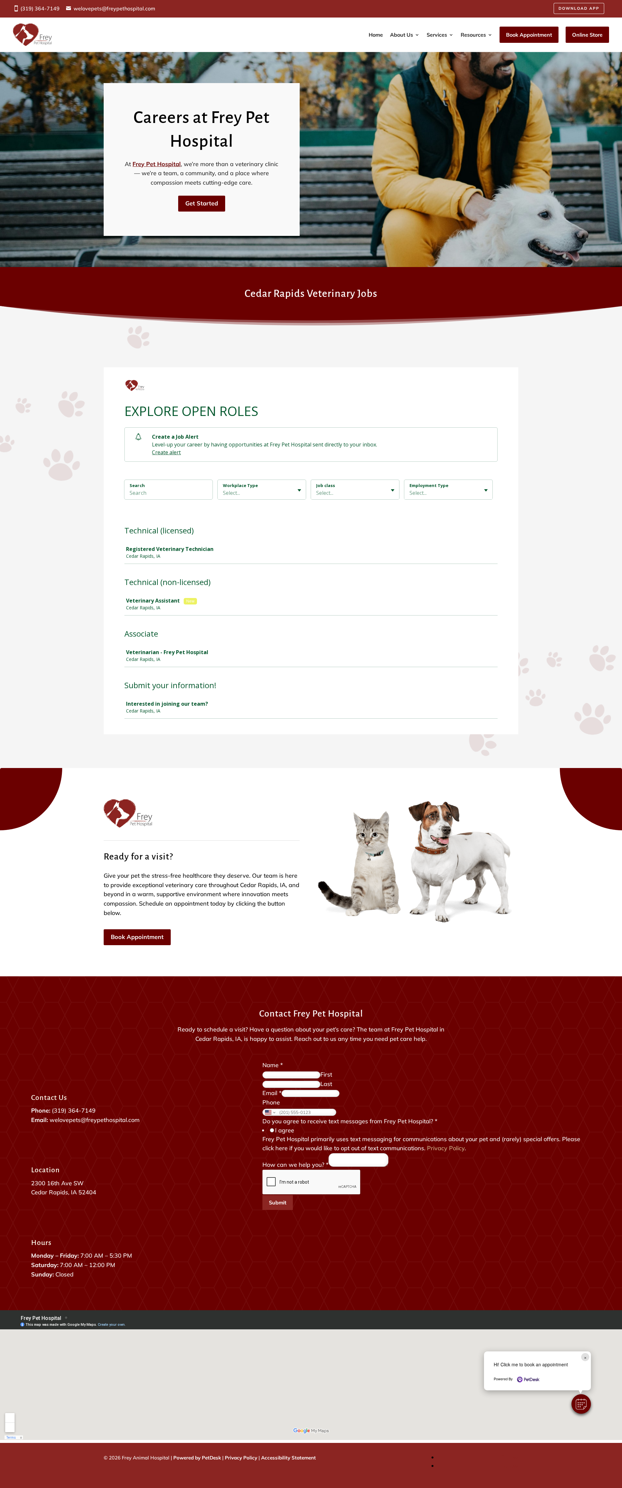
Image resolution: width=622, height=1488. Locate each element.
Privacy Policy (446, 1148)
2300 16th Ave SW (57, 1183)
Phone (271, 1102)
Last (326, 1084)
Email (272, 1093)
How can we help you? (295, 1164)
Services (437, 34)
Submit (277, 1202)
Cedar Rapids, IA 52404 (63, 1192)
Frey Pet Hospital (156, 164)
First (326, 1074)
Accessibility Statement (288, 1458)
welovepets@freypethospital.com (114, 8)
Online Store (587, 34)
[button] (581, 1404)
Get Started (201, 203)
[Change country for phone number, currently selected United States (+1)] (269, 1112)
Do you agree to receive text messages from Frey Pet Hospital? (349, 1121)
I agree (284, 1130)
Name (272, 1065)
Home (376, 34)
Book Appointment (529, 34)
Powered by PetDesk (197, 1458)
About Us (401, 34)
